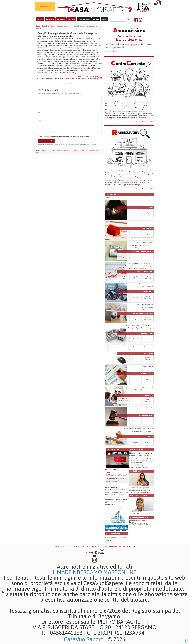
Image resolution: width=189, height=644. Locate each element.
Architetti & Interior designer (123, 399)
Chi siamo (71, 19)
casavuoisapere (98, 76)
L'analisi (147, 257)
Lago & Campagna (147, 297)
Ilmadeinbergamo (78, 572)
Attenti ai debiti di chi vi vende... (144, 242)
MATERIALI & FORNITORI (145, 333)
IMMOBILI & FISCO (147, 374)
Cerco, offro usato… (112, 487)
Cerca (129, 19)
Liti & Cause (147, 420)
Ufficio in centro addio (147, 307)
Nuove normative (147, 213)
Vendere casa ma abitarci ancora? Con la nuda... (139, 263)
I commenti (95, 546)
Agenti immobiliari (147, 400)
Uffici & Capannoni (147, 318)
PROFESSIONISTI (147, 395)
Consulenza (147, 442)
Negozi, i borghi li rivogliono (145, 304)
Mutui (147, 379)
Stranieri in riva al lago (147, 286)
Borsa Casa (45, 26)
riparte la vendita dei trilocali (62, 78)
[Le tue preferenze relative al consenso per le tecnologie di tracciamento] (185, 640)
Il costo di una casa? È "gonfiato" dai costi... (141, 245)
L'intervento (61, 19)
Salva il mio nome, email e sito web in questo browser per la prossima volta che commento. (64, 136)
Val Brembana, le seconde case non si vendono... (139, 284)
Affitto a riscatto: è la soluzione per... (142, 431)
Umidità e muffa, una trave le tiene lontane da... (139, 325)
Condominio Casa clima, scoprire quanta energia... (139, 266)
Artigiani (123, 257)
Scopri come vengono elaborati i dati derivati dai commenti (81, 144)
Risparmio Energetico (147, 358)
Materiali (96, 19)
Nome (40, 112)
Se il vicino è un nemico (146, 408)
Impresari (135, 401)
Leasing (135, 234)
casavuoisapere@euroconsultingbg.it (129, 185)
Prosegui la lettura (111, 51)
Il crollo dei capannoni (147, 310)
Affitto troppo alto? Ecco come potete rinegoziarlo (138, 428)
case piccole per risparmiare (47, 78)
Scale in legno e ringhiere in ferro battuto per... (139, 328)
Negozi (135, 319)
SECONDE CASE (148, 292)
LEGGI (151, 208)
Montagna (135, 297)
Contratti (135, 442)
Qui (106, 537)
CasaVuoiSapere (84, 639)
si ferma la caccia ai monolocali (78, 78)
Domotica (135, 359)
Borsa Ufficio (135, 277)
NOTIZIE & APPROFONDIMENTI (143, 251)
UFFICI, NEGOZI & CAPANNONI (143, 313)
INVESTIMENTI (148, 228)
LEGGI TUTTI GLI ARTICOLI (144, 121)
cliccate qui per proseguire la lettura (138, 467)
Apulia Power (148, 106)
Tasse (135, 379)
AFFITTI (150, 436)
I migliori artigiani (84, 19)
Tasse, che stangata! (147, 366)
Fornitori (147, 339)
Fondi (147, 234)
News (135, 257)
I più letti (40, 19)
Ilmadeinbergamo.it (145, 492)
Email (40, 120)
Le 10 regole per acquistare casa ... (143, 248)
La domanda (50, 19)
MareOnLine (119, 572)
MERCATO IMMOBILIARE (145, 272)
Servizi (104, 19)
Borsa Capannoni (147, 277)
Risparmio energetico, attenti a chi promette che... (138, 346)
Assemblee (135, 421)
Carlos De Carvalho (147, 387)
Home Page (57, 546)
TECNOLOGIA (148, 353)
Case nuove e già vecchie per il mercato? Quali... (139, 268)
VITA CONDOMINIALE (146, 415)
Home (38, 26)
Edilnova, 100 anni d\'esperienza (144, 390)
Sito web (40, 128)
